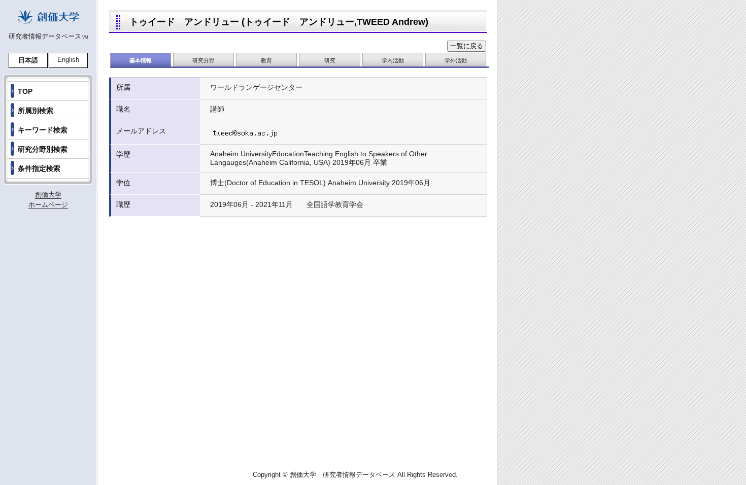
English (68, 59)
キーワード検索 (42, 130)
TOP (25, 91)
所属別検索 (35, 111)
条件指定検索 (39, 168)
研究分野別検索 (42, 149)
